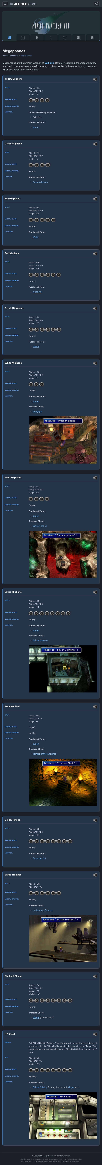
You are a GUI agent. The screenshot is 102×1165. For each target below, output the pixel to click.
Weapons (14, 55)
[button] (5, 3)
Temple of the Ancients (44, 754)
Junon (36, 127)
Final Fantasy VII (51, 25)
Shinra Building (40, 1087)
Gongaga (37, 411)
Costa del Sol (39, 858)
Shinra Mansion (40, 640)
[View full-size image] (63, 440)
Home (4, 55)
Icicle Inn (37, 292)
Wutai (35, 237)
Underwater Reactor (43, 910)
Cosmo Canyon (40, 182)
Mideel (36, 346)
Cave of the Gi (40, 526)
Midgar (36, 1017)
